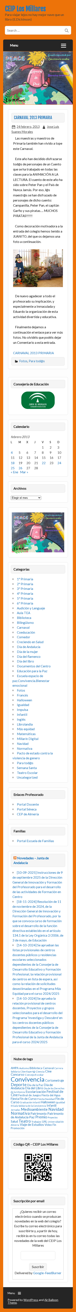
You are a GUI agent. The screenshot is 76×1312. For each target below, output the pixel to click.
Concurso (17, 1074)
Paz (32, 1117)
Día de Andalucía (28, 647)
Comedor (23, 637)
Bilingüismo (25, 622)
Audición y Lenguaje (31, 608)
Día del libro (25, 661)
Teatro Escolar (27, 773)
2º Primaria (25, 584)
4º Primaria (25, 593)
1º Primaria (25, 579)
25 (13, 468)
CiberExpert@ (27, 1071)
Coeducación (26, 632)
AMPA (15, 1068)
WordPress (30, 1300)
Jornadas (15, 1109)
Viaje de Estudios (32, 1124)
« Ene (14, 472)
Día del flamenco (29, 656)
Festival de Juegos (29, 1095)
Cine (48, 1071)
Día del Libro (34, 1088)
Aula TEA (23, 613)
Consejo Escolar (34, 1074)
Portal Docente (28, 804)
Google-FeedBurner (47, 1273)
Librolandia (25, 724)
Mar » (24, 472)
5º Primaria (25, 598)
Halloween (24, 700)
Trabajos (36, 1121)
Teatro (25, 1121)
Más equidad (26, 729)
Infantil (22, 714)
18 (13, 463)
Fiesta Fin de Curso (24, 1099)
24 (59, 463)
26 (20, 468)
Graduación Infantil (30, 1102)
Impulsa (22, 710)
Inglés (21, 719)
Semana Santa (27, 768)
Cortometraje (54, 1080)
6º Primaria (25, 603)
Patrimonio (38, 1113)
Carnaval (23, 627)
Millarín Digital (27, 739)
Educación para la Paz (32, 671)
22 (44, 463)
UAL (44, 1121)
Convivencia (28, 1079)
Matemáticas (26, 734)
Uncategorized (27, 777)
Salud (14, 1121)
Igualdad (23, 705)
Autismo (24, 1068)
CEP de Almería (28, 814)
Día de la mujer (27, 652)
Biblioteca (24, 618)
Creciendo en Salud (30, 642)
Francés (22, 695)
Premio (41, 1117)
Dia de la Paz (35, 1085)
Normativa (24, 748)
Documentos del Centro (34, 666)
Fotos (23, 361)
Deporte (19, 1084)
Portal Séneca (27, 809)
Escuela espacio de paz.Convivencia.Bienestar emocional (31, 681)
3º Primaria (25, 588)
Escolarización (36, 1092)
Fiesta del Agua (51, 1095)
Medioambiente (34, 1109)
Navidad (22, 743)
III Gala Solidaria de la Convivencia (28, 1105)
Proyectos (53, 1117)
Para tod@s (37, 361)
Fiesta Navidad (46, 1099)
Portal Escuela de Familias (35, 841)
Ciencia (40, 1071)
